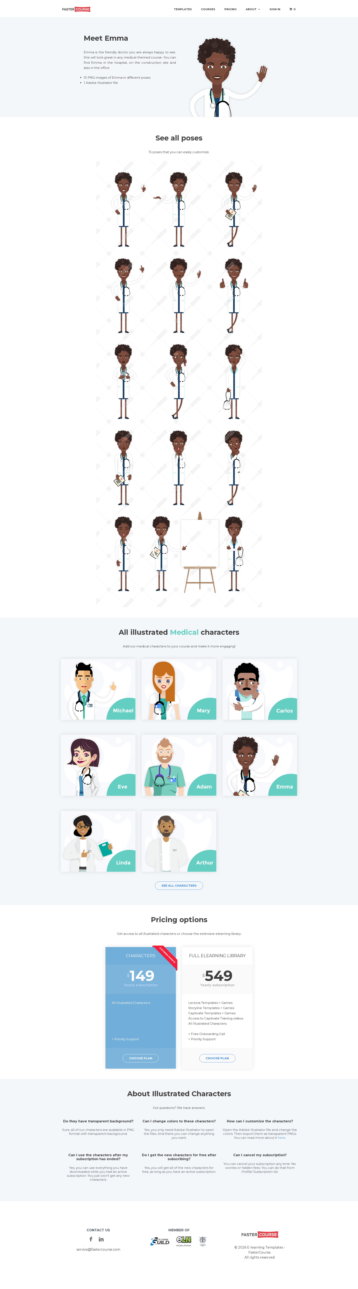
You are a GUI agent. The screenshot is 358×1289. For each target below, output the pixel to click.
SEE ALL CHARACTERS (179, 885)
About (251, 9)
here (281, 1138)
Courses (208, 9)
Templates (183, 9)
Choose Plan (140, 1058)
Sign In (275, 9)
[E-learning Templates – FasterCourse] (76, 9)
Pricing (230, 9)
